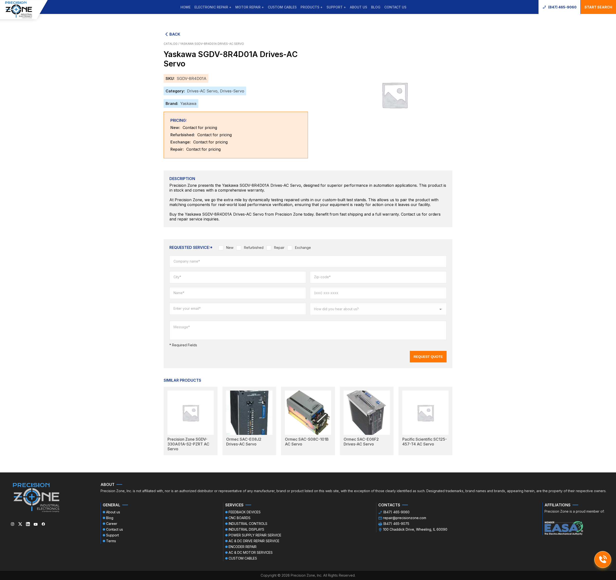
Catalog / (172, 43)
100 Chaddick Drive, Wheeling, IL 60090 (415, 529)
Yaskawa (188, 103)
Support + (336, 7)
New (229, 247)
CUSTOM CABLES (282, 7)
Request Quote (428, 357)
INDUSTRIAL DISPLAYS (246, 529)
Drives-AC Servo (202, 91)
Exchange (303, 247)
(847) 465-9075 (396, 524)
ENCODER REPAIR (243, 547)
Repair (279, 247)
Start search (598, 7)
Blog (375, 7)
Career (111, 524)
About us (358, 7)
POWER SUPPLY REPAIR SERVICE (255, 535)
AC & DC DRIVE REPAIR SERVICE (254, 541)
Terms (111, 541)
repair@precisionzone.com (404, 518)
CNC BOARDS (239, 518)
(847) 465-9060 (562, 7)
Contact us (395, 7)
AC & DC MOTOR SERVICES (251, 552)
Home (185, 7)
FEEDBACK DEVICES (245, 512)
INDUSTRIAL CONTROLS (248, 524)
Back (174, 34)
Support (112, 535)
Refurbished (253, 247)
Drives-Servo (232, 91)
